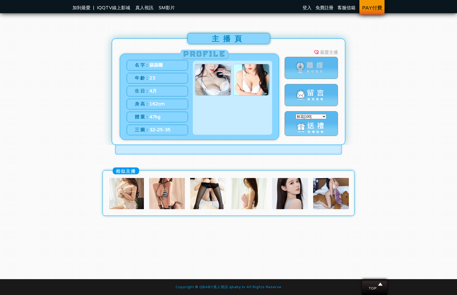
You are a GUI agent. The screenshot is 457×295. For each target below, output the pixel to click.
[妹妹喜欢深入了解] (249, 207)
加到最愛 (81, 8)
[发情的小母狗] (126, 207)
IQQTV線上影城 (113, 8)
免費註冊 (324, 8)
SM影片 (167, 8)
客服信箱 (346, 8)
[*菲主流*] (208, 207)
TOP (374, 284)
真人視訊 (144, 8)
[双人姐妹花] (290, 207)
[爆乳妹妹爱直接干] (167, 207)
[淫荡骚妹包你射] (331, 207)
